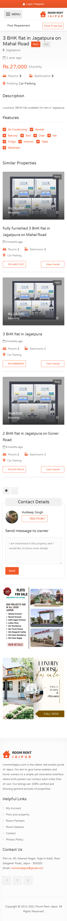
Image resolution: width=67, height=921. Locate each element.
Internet (29, 141)
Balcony (13, 135)
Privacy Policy (14, 839)
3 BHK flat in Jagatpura (22, 334)
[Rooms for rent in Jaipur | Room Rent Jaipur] (51, 14)
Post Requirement (18, 25)
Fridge (12, 141)
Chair (42, 135)
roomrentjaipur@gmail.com (27, 868)
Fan (55, 135)
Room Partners (15, 820)
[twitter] (17, 880)
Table (44, 141)
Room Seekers (15, 827)
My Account (13, 808)
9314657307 (15, 264)
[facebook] (6, 880)
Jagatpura (13, 50)
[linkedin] (28, 880)
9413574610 (15, 469)
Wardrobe (14, 147)
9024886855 (15, 363)
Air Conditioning (17, 129)
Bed (28, 135)
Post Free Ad (53, 26)
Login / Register (35, 4)
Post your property (17, 814)
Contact (11, 833)
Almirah (39, 129)
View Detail (52, 264)
